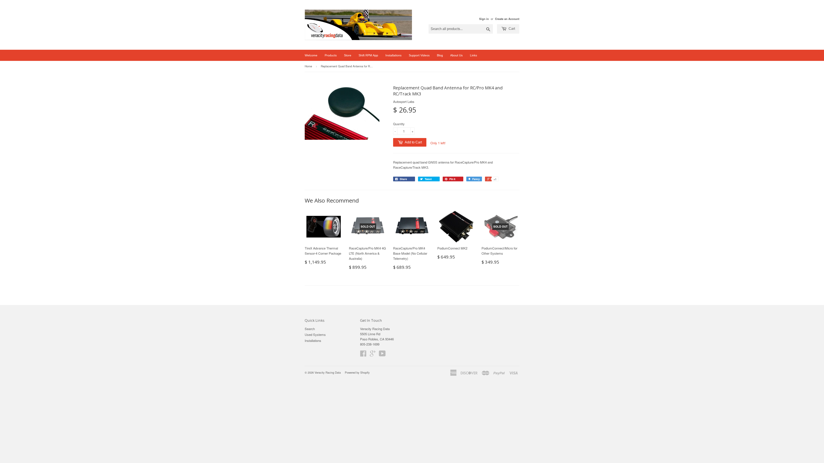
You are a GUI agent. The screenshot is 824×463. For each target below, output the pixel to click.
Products (331, 55)
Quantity (398, 124)
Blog (440, 55)
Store (347, 55)
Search (310, 328)
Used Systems (315, 334)
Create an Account (507, 19)
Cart (511, 28)
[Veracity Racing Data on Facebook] (363, 354)
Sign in (484, 19)
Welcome (311, 55)
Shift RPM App (368, 55)
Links (473, 55)
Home (308, 66)
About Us (456, 55)
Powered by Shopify (357, 372)
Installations (393, 55)
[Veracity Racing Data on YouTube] (382, 354)
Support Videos (419, 55)
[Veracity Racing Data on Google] (373, 354)
